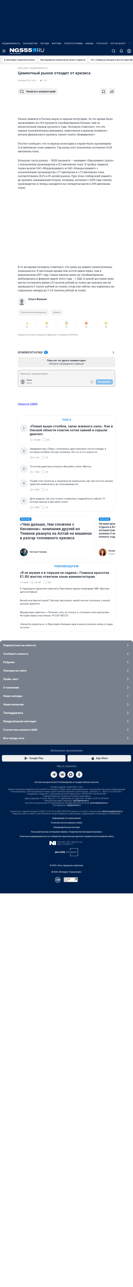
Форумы (56, 43)
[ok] (79, 774)
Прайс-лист (11, 679)
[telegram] (54, 774)
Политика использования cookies (66, 823)
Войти (29, 383)
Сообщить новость (15, 653)
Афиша (89, 43)
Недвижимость (11, 43)
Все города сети (13, 738)
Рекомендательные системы (66, 827)
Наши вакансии (13, 704)
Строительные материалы (33, 312)
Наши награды (13, 696)
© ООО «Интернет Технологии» (66, 872)
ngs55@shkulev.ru (81, 801)
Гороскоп (102, 43)
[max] (70, 774)
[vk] (62, 774)
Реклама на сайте (14, 670)
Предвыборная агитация (19, 721)
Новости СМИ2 (28, 403)
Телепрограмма (73, 43)
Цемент (57, 312)
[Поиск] (113, 51)
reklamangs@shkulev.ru (112, 811)
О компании (11, 687)
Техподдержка (13, 712)
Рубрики (9, 662)
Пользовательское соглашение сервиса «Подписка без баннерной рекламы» (66, 832)
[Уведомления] (121, 51)
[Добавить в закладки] (103, 91)
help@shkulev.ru (73, 805)
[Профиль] (129, 51)
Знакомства (30, 43)
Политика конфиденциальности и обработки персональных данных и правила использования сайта (67, 836)
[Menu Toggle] (4, 51)
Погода (44, 43)
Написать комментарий (40, 91)
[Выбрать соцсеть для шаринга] (112, 91)
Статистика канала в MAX (20, 729)
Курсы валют (118, 43)
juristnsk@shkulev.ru (99, 803)
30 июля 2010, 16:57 (27, 80)
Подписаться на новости (19, 645)
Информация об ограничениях (66, 818)
